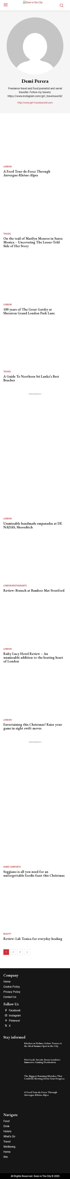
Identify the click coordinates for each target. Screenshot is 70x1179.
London (7, 166)
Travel (7, 234)
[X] (5, 1025)
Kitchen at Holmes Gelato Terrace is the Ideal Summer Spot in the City (43, 1044)
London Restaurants (15, 585)
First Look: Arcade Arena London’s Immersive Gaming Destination (42, 1061)
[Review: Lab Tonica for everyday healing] (34, 909)
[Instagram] (5, 1015)
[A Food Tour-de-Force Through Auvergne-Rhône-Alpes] (34, 141)
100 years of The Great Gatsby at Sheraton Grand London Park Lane (29, 311)
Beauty (7, 934)
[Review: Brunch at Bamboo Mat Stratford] (34, 560)
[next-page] (27, 952)
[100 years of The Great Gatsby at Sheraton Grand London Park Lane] (34, 279)
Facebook (15, 1010)
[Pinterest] (5, 1020)
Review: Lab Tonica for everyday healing (32, 938)
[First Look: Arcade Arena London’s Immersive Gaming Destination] (12, 1064)
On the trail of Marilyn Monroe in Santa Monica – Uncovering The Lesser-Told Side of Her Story (33, 242)
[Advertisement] (35, 431)
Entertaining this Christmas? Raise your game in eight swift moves (32, 726)
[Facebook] (5, 1010)
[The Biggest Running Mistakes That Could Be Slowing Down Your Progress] (12, 1081)
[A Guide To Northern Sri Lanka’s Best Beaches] (34, 346)
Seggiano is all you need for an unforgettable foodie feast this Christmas (34, 873)
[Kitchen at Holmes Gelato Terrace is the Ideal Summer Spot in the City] (12, 1048)
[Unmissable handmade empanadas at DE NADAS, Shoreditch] (34, 493)
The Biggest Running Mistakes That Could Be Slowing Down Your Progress (44, 1077)
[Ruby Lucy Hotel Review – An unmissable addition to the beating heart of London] (34, 624)
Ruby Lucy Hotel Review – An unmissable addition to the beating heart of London (33, 657)
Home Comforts (12, 867)
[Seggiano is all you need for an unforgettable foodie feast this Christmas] (34, 841)
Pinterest (14, 1020)
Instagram (15, 1015)
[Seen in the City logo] (35, 5)
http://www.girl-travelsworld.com (35, 102)
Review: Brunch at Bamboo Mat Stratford (33, 590)
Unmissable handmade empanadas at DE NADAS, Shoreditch (32, 525)
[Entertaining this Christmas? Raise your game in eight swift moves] (34, 694)
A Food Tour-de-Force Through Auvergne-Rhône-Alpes (26, 173)
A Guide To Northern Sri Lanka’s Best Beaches (31, 378)
